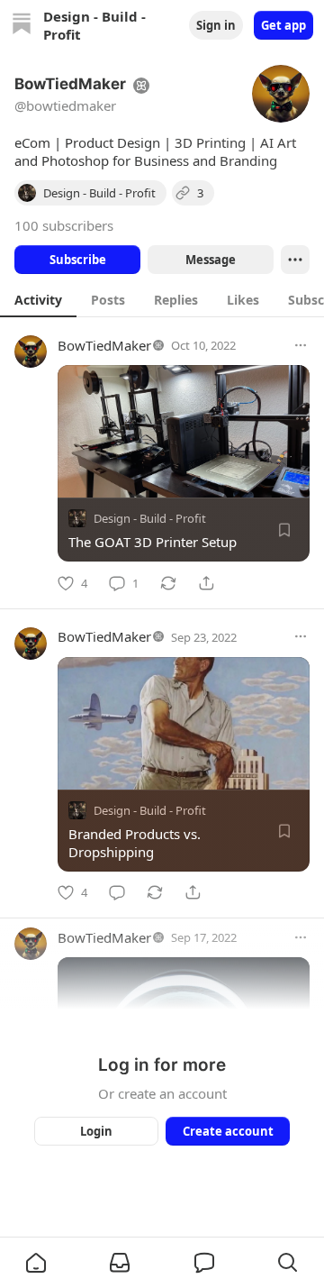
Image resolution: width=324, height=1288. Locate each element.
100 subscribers (63, 225)
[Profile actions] (295, 259)
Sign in (216, 25)
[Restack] (168, 583)
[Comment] (117, 892)
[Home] (21, 26)
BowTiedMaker (104, 345)
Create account (228, 1131)
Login (96, 1131)
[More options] (300, 345)
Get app (283, 25)
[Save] (284, 530)
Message (210, 259)
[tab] (38, 299)
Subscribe (78, 259)
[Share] (206, 583)
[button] (36, 1262)
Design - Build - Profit (150, 518)
